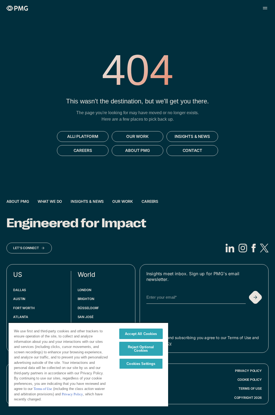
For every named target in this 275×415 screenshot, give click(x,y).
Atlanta (20, 317)
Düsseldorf (88, 308)
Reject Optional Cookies (141, 349)
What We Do (50, 201)
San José (85, 317)
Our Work (122, 201)
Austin (19, 299)
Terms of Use (250, 388)
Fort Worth (24, 308)
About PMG (17, 201)
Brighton (86, 299)
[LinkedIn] (230, 248)
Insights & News (87, 201)
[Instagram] (242, 248)
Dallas (19, 290)
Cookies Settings (140, 364)
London (84, 290)
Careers (150, 201)
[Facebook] (253, 248)
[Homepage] (17, 8)
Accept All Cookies (141, 334)
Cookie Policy (249, 380)
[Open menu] (265, 8)
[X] (264, 248)
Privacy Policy (248, 371)
